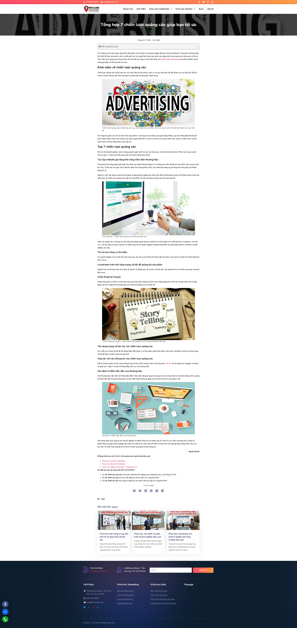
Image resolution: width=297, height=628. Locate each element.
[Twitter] (204, 2)
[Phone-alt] (5, 619)
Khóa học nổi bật (184, 9)
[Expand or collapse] (196, 46)
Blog (201, 9)
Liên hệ (210, 9)
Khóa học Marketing (159, 9)
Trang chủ (128, 9)
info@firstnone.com (98, 571)
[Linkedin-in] (212, 2)
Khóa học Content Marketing (113, 461)
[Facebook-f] (199, 2)
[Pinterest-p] (208, 2)
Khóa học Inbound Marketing (113, 464)
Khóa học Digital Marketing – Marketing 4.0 (119, 467)
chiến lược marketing (170, 59)
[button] (134, 491)
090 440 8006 (96, 568)
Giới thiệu (141, 9)
